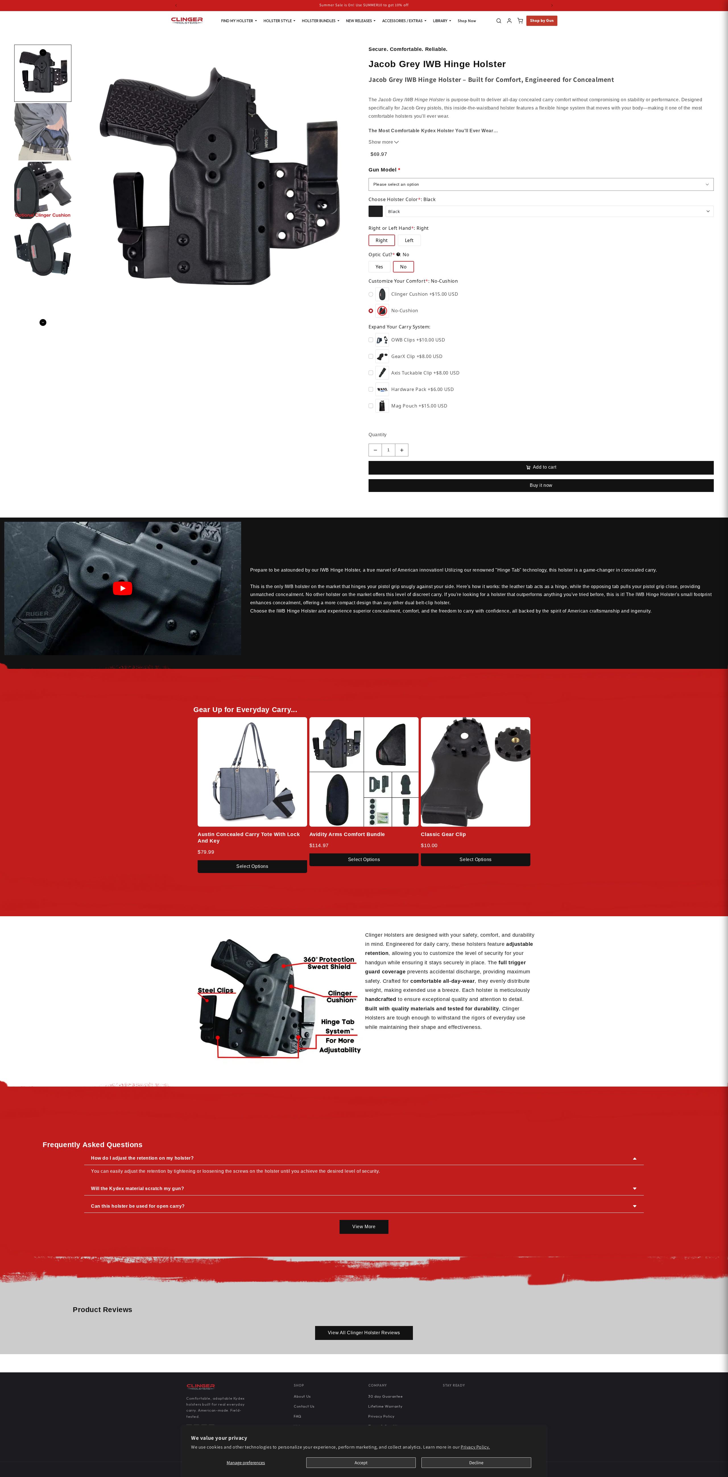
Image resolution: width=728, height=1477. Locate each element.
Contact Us (304, 1406)
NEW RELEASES (359, 20)
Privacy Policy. (475, 1447)
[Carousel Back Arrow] (43, 52)
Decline (476, 1463)
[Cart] (520, 20)
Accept (361, 1463)
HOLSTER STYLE (278, 20)
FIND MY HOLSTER (237, 20)
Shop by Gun (542, 20)
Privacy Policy (381, 1416)
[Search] (499, 20)
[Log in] (509, 20)
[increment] (401, 450)
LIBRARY (440, 20)
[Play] (122, 588)
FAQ (297, 1416)
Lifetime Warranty (385, 1406)
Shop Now (467, 20)
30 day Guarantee (385, 1396)
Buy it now (541, 485)
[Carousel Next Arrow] (43, 322)
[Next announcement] (552, 5)
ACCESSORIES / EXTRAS (402, 20)
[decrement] (375, 450)
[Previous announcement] (176, 5)
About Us (302, 1396)
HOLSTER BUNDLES (319, 20)
